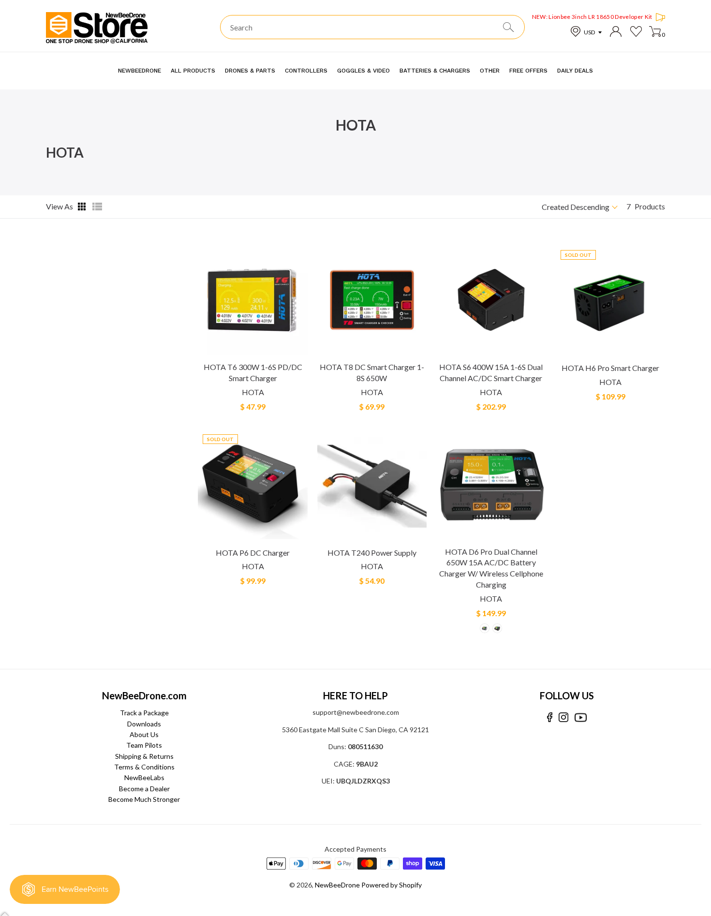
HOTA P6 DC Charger (253, 552)
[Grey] (484, 628)
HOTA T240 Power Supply (371, 552)
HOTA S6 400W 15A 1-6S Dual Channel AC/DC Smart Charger (491, 372)
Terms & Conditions (144, 767)
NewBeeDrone (337, 885)
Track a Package (144, 713)
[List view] (97, 206)
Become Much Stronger (144, 799)
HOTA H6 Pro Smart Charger (610, 367)
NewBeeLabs (144, 777)
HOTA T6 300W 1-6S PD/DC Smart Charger (253, 372)
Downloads (144, 724)
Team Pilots (144, 745)
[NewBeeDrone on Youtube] (581, 717)
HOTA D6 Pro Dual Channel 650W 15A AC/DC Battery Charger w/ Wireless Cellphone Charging (491, 568)
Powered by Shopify (391, 885)
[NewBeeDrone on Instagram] (563, 717)
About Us (144, 734)
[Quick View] (299, 351)
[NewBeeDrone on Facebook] (549, 717)
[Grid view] (83, 206)
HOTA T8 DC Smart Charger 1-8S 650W (372, 372)
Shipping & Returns (144, 756)
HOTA (253, 392)
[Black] (497, 628)
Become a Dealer (144, 788)
